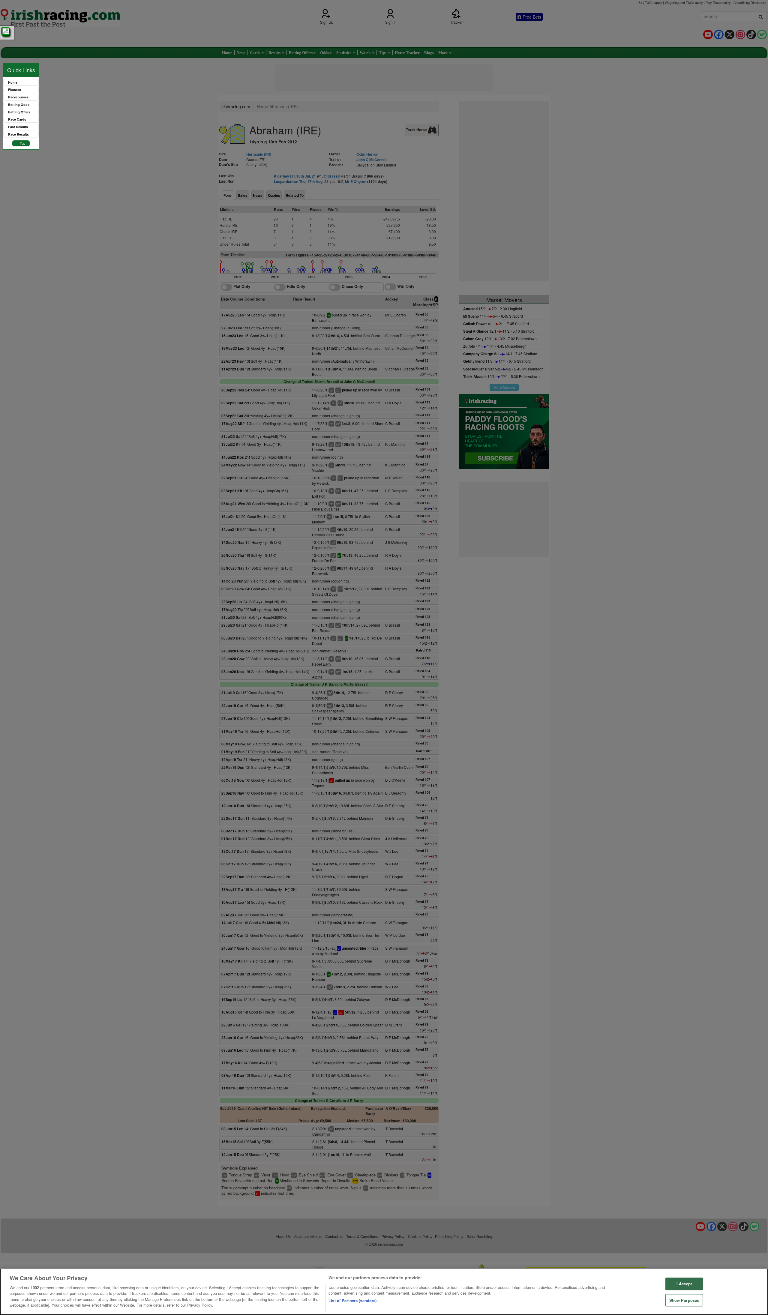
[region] (384, 1291)
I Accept (684, 1284)
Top (22, 143)
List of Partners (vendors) (352, 1300)
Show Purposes (684, 1300)
